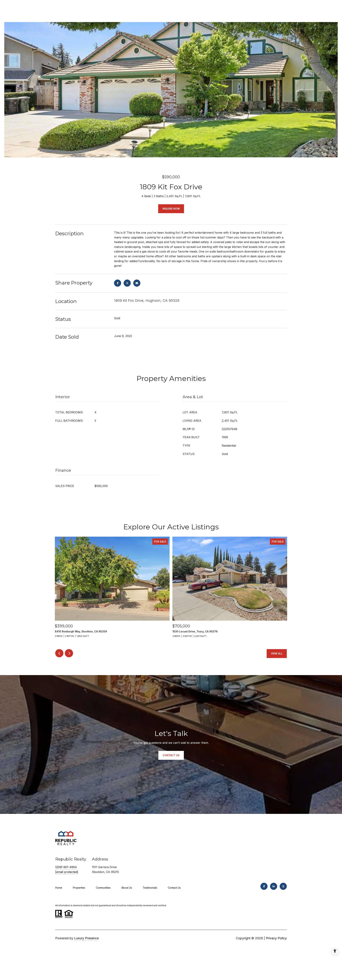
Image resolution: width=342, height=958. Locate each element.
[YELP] (283, 886)
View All (277, 653)
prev (59, 653)
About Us (126, 887)
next (69, 653)
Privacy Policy (276, 938)
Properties (79, 887)
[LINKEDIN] (273, 886)
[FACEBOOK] (264, 886)
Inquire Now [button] (171, 208)
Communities (103, 887)
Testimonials (150, 887)
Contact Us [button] (171, 755)
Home (58, 887)
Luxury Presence (86, 938)
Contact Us (174, 887)
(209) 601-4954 (66, 867)
